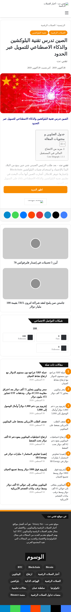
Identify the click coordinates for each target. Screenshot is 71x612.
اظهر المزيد (36, 189)
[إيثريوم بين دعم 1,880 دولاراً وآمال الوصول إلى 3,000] (58, 410)
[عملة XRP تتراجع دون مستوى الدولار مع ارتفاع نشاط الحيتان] (58, 378)
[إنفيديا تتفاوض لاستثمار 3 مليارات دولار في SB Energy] (58, 458)
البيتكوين (16, 574)
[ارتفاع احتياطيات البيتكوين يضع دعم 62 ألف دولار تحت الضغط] (58, 442)
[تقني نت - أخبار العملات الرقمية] (54, 4)
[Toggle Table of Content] (61, 144)
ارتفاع (29, 574)
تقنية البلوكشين (39, 32)
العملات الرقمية (48, 25)
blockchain (34, 567)
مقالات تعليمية (19, 588)
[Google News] (35, 201)
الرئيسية (61, 25)
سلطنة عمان (38, 588)
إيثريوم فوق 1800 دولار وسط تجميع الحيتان (25, 469)
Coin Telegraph (53, 157)
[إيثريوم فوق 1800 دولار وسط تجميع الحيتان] (58, 474)
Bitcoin (49, 567)
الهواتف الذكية (32, 581)
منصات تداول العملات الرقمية (45, 595)
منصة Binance (18, 595)
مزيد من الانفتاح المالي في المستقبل (51, 151)
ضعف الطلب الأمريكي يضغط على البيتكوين (25, 421)
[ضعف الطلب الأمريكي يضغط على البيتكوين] (58, 426)
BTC (20, 567)
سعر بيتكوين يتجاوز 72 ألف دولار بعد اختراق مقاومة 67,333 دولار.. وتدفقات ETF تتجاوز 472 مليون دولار (25, 393)
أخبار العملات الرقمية (48, 574)
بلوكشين (15, 581)
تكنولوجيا (55, 588)
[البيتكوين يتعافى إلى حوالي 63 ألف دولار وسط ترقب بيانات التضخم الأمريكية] (58, 492)
